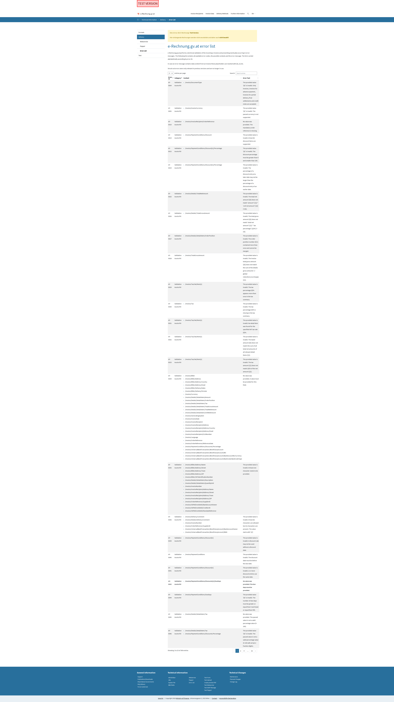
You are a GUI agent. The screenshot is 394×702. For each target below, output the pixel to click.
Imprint (160, 698)
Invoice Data (210, 14)
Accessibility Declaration (227, 698)
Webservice (144, 42)
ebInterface (171, 678)
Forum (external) (143, 687)
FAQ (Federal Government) (146, 682)
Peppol (142, 46)
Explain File (171, 683)
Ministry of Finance (182, 698)
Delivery (163, 20)
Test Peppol (208, 690)
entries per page (180, 73)
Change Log (233, 682)
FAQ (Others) (141, 684)
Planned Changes (235, 679)
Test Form (207, 678)
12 (252, 651)
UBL (169, 680)
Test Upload (208, 680)
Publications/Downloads (145, 679)
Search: (232, 73)
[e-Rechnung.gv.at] (138, 20)
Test (140, 55)
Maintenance (234, 677)
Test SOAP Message (210, 688)
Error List (143, 51)
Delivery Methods (222, 14)
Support (140, 677)
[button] (172, 78)
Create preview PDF (210, 683)
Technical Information (149, 20)
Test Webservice (209, 685)
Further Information (238, 14)
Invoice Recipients (197, 14)
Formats (141, 32)
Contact (214, 698)
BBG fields (171, 685)
